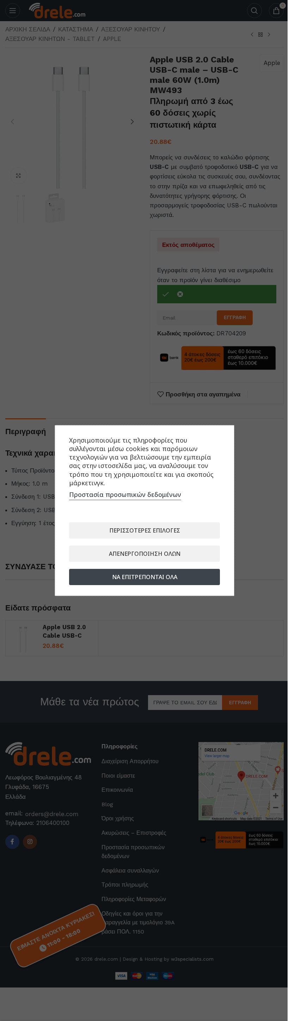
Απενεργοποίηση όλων (144, 554)
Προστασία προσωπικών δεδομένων (125, 494)
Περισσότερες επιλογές (144, 530)
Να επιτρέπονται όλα (144, 577)
